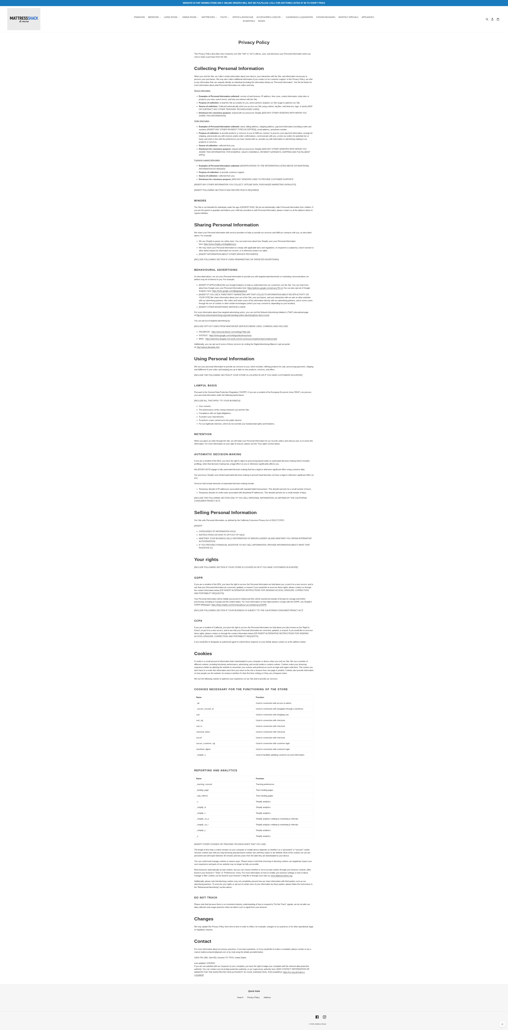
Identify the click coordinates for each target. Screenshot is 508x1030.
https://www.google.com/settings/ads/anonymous (230, 335)
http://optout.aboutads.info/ (208, 347)
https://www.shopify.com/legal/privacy (220, 244)
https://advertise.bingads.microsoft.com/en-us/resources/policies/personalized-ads (240, 339)
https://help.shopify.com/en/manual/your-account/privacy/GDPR (238, 605)
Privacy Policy (253, 997)
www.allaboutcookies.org (281, 876)
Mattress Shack (320, 1024)
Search (240, 997)
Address (267, 997)
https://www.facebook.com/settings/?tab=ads (231, 332)
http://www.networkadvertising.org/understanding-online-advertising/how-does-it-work (232, 315)
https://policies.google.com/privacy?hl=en (265, 288)
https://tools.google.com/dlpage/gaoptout (229, 291)
